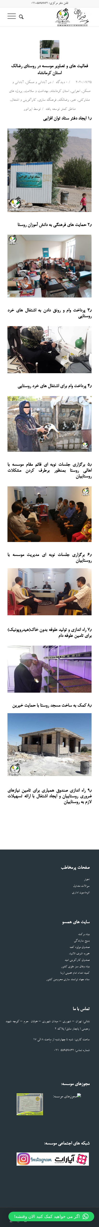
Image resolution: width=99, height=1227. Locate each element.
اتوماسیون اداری (81, 893)
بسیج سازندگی (82, 941)
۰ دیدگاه (61, 83)
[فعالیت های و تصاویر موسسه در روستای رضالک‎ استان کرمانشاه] (49, 49)
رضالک (63, 100)
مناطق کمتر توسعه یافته (60, 109)
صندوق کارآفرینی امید (77, 960)
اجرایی (75, 92)
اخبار (87, 880)
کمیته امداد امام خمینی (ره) (75, 973)
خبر (73, 100)
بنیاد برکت (84, 934)
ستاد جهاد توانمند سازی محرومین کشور (68, 980)
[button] (51, 1216)
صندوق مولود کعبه (79, 947)
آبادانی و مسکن (36, 83)
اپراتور (28, 109)
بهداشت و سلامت (36, 92)
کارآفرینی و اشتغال (23, 100)
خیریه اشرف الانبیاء (79, 954)
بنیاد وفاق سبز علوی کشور (75, 967)
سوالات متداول (81, 886)
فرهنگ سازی (47, 100)
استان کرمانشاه (59, 92)
